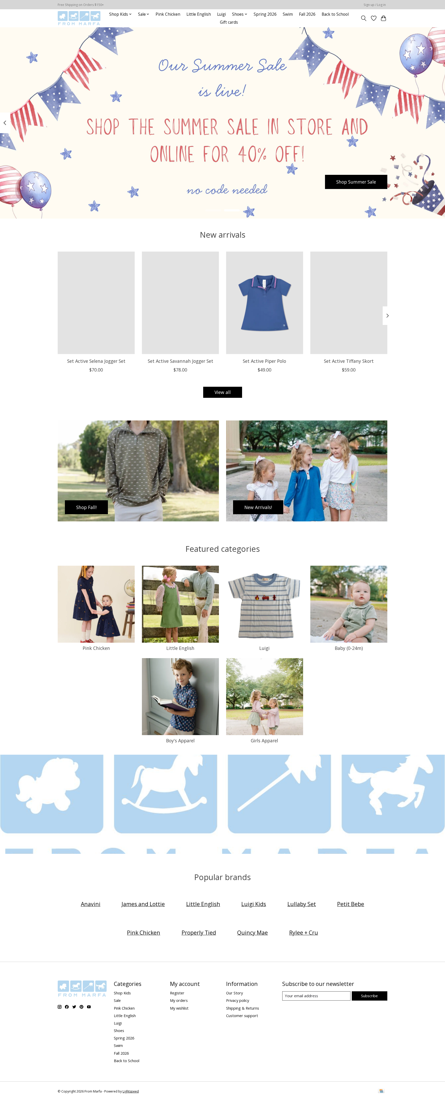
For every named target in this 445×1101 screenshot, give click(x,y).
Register (177, 992)
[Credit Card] (381, 1091)
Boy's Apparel (180, 740)
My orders (179, 1000)
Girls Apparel (264, 740)
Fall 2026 (307, 14)
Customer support (242, 1015)
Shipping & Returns (242, 1008)
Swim (288, 14)
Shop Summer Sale (356, 181)
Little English (198, 14)
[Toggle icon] (363, 18)
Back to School (335, 14)
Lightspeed (131, 1091)
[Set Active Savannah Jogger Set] (180, 303)
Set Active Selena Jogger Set (96, 361)
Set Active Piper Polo (264, 361)
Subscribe (369, 995)
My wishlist (179, 1008)
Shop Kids (122, 992)
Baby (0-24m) (349, 648)
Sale (117, 1000)
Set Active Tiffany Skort (349, 361)
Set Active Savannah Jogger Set (180, 361)
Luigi (221, 14)
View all (223, 392)
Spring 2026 (265, 14)
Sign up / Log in (375, 5)
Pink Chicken (168, 14)
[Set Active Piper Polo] (264, 303)
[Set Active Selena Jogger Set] (96, 303)
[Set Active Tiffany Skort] (348, 303)
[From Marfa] (79, 18)
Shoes (119, 1030)
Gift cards (229, 22)
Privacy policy (237, 1000)
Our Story (234, 992)
